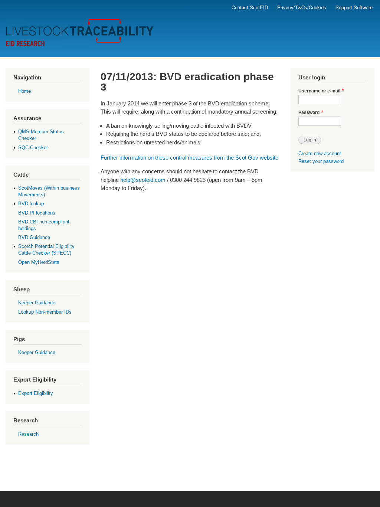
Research (28, 434)
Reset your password (321, 161)
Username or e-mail (319, 91)
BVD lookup (31, 203)
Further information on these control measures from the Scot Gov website (189, 157)
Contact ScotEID (250, 7)
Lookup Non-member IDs (45, 312)
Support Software (354, 7)
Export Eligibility (35, 393)
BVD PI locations (36, 213)
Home (24, 91)
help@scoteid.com (143, 180)
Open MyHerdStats (38, 262)
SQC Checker (33, 147)
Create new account (319, 153)
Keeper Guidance (36, 302)
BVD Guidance (34, 237)
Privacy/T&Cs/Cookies (301, 7)
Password (309, 112)
